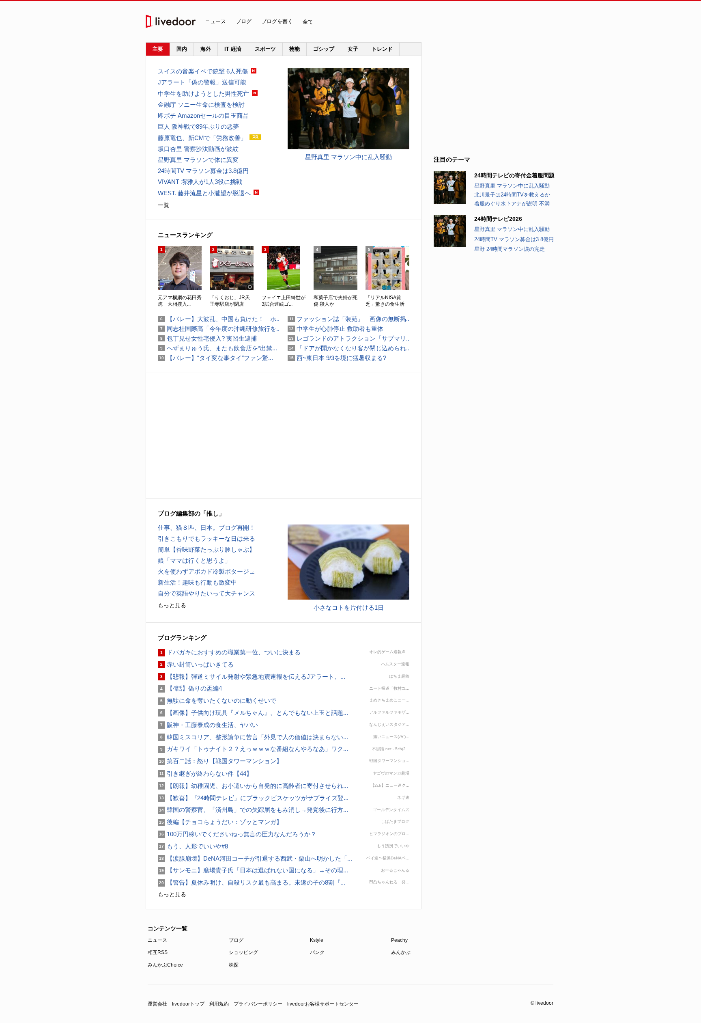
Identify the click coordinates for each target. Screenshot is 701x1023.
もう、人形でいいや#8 (193, 846)
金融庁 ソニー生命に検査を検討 (201, 104)
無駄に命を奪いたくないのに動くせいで (217, 700)
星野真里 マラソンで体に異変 (198, 159)
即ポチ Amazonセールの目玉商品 (203, 115)
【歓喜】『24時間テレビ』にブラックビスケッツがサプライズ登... (253, 798)
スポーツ (265, 49)
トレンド (382, 49)
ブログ (244, 21)
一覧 (163, 205)
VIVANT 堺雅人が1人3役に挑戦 (200, 181)
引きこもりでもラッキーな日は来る (206, 538)
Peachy (399, 940)
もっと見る (172, 605)
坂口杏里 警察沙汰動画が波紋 (198, 148)
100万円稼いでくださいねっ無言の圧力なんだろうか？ (237, 834)
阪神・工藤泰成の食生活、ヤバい (208, 725)
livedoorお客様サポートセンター (323, 1004)
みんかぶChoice (165, 965)
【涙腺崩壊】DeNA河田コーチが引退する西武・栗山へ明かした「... (255, 858)
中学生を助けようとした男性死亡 (203, 93)
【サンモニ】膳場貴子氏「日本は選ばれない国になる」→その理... (253, 870)
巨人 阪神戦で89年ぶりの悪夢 (198, 126)
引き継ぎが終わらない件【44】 (205, 773)
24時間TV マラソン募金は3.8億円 (514, 239)
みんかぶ (401, 952)
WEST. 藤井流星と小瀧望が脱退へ (204, 193)
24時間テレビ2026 (498, 219)
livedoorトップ (188, 1004)
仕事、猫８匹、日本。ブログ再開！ (206, 527)
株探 (234, 965)
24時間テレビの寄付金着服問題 (514, 175)
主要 (158, 49)
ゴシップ (323, 49)
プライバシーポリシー (258, 1004)
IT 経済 (232, 49)
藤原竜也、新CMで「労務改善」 (202, 137)
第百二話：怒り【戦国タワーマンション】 (220, 761)
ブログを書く (277, 21)
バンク (317, 952)
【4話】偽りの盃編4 (190, 688)
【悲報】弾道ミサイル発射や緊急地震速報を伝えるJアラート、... (251, 676)
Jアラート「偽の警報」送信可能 (202, 82)
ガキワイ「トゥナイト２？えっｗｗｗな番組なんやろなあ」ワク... (253, 749)
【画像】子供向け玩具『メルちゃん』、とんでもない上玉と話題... (253, 713)
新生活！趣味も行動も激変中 (197, 582)
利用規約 (219, 1004)
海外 (205, 49)
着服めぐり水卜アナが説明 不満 (512, 204)
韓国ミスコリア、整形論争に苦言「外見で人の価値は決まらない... (253, 737)
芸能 (294, 49)
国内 (181, 49)
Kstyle (316, 940)
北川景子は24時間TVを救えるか (512, 195)
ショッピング (243, 952)
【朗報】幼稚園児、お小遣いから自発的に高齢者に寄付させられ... (253, 786)
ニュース (215, 21)
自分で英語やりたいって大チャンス (206, 593)
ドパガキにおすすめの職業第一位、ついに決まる (229, 652)
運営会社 (157, 1004)
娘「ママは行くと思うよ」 (194, 560)
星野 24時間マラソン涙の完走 (509, 249)
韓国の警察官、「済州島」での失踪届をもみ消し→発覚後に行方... (253, 810)
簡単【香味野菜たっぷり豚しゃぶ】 (206, 549)
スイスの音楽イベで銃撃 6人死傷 (203, 71)
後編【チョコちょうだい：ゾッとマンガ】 (220, 822)
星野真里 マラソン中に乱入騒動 (512, 186)
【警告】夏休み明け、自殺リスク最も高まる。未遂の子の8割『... (251, 882)
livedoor (171, 21)
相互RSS (158, 952)
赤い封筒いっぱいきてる (196, 664)
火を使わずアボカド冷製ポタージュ (206, 571)
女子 (353, 49)
